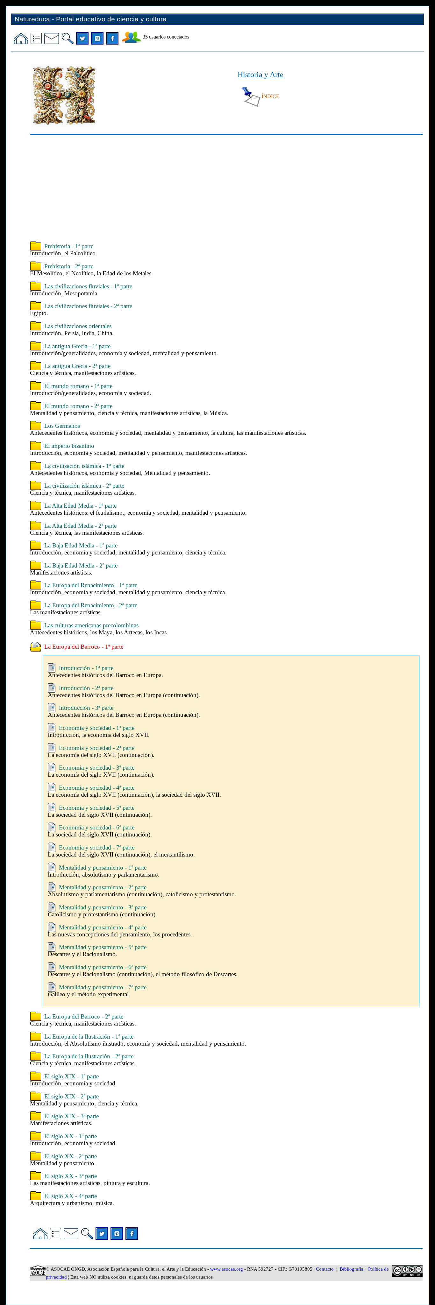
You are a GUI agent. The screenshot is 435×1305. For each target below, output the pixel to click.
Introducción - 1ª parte (86, 668)
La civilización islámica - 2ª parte (84, 485)
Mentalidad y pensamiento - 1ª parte (102, 867)
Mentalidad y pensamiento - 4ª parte (102, 927)
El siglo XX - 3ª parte (70, 1176)
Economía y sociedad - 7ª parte (96, 847)
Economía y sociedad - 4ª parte (96, 787)
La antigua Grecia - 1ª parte (77, 346)
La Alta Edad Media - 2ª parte (80, 525)
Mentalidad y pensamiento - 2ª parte (102, 887)
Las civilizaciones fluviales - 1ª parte (88, 286)
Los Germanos (62, 425)
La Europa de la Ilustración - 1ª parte (88, 1036)
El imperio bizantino (69, 445)
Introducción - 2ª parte (86, 688)
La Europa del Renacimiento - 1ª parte (90, 585)
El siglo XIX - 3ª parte (71, 1116)
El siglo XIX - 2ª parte (71, 1096)
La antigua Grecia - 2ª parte (77, 366)
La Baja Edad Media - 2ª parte (81, 565)
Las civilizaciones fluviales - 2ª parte (88, 306)
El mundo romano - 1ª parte (78, 386)
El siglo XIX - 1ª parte (71, 1076)
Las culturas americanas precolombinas (91, 625)
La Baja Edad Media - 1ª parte (81, 545)
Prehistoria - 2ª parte (68, 266)
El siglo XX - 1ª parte (70, 1136)
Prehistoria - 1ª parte (68, 246)
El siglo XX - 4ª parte (70, 1196)
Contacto (325, 1269)
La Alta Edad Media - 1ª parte (80, 505)
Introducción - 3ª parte (86, 707)
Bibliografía (351, 1269)
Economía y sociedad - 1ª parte (96, 727)
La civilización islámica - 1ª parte (84, 465)
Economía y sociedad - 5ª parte (96, 807)
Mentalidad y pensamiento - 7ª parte (102, 987)
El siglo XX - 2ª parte (70, 1156)
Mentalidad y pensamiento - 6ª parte (102, 967)
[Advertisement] (221, 188)
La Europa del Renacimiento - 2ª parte (90, 605)
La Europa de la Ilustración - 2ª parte (88, 1056)
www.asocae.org (226, 1269)
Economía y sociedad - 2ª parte (96, 747)
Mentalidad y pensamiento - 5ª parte (102, 947)
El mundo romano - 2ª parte (78, 406)
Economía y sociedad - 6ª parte (96, 827)
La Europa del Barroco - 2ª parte (83, 1016)
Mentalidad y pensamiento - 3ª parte (102, 907)
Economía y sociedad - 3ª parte (96, 767)
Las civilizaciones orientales (77, 326)
